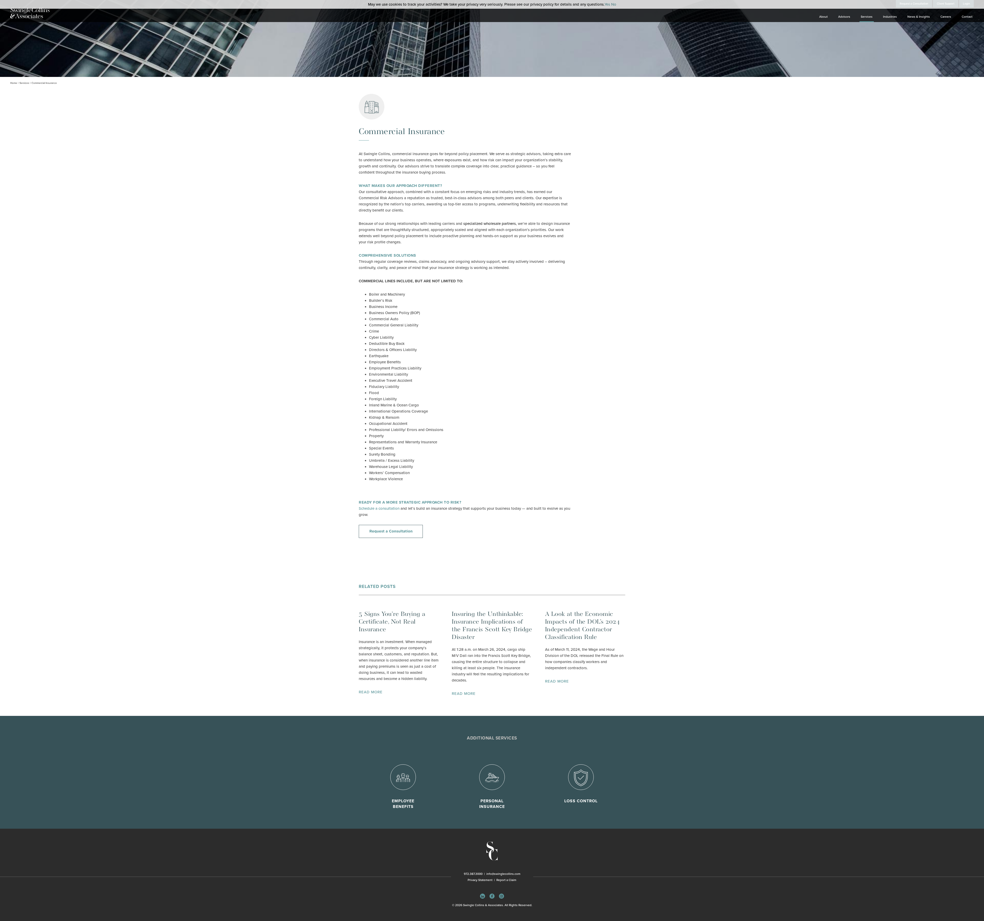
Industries (890, 16)
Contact (967, 16)
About (823, 16)
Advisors (844, 16)
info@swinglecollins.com (503, 874)
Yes (607, 4)
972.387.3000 (473, 874)
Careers (945, 16)
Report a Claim (506, 880)
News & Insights (918, 16)
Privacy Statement (480, 880)
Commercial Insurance (44, 83)
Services (867, 16)
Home (13, 83)
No (613, 4)
